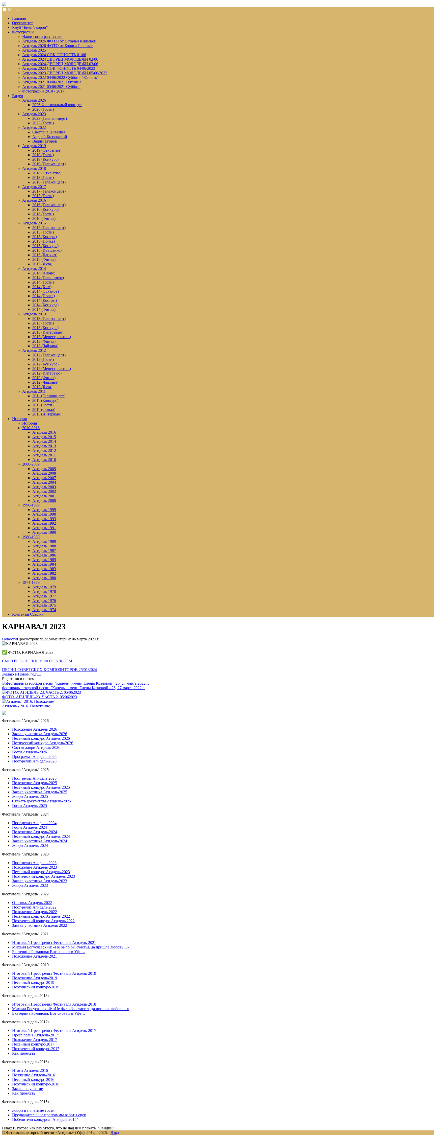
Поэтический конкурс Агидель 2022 (43, 921)
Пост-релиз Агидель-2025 (34, 778)
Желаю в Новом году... (21, 674)
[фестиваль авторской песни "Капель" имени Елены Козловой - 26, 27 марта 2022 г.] (75, 683)
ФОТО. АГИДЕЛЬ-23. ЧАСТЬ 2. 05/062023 (39, 697)
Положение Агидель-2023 (34, 867)
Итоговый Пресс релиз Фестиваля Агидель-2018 (54, 1004)
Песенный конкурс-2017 (33, 1044)
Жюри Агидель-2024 (30, 845)
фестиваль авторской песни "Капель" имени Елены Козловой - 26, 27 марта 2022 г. (73, 688)
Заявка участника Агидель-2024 (39, 841)
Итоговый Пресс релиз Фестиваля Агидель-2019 (54, 973)
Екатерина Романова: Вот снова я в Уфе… (48, 951)
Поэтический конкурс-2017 (35, 1049)
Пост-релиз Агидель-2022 (34, 907)
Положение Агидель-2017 (34, 1039)
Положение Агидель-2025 (34, 783)
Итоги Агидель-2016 (30, 1070)
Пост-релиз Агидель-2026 (34, 761)
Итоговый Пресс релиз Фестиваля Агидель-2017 (54, 1030)
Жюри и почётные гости (33, 1110)
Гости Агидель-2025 (29, 805)
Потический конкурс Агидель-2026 (42, 743)
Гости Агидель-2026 (29, 752)
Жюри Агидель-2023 (30, 885)
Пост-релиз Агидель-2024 (34, 823)
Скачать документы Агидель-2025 (41, 801)
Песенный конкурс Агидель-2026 (41, 738)
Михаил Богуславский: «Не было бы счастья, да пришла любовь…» (70, 947)
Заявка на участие (27, 1088)
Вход (115, 1132)
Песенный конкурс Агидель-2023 (41, 872)
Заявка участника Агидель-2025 (39, 792)
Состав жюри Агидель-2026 (36, 747)
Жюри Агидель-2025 (30, 796)
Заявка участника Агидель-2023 (39, 881)
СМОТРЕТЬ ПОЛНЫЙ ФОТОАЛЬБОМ (37, 661)
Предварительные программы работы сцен (49, 1115)
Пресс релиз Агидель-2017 (35, 1035)
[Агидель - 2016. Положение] (28, 701)
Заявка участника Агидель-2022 (39, 925)
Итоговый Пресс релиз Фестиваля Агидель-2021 (54, 942)
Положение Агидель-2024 (34, 832)
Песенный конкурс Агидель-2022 (41, 916)
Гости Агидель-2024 (29, 827)
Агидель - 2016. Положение (26, 706)
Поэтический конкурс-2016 (35, 1084)
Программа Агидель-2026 (34, 756)
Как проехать (23, 1053)
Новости (9, 639)
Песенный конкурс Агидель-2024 (41, 836)
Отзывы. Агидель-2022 (32, 902)
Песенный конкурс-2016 (33, 1079)
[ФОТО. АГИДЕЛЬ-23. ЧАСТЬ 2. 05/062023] (41, 692)
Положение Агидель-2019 (34, 978)
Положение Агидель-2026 (34, 729)
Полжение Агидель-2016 (33, 1075)
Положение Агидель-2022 (34, 912)
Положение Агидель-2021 (34, 956)
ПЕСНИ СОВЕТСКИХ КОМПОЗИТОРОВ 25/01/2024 (49, 669)
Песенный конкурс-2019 (33, 982)
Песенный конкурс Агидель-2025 (41, 787)
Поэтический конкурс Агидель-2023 (43, 876)
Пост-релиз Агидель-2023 (34, 863)
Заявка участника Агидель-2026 (39, 734)
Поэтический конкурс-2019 (35, 987)
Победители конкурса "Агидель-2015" (45, 1119)
